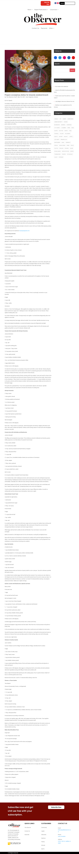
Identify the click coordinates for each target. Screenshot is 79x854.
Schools (43, 845)
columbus (63, 127)
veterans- (61, 157)
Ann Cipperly (29, 97)
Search (72, 70)
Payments (44, 28)
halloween (67, 133)
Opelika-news (62, 145)
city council (57, 127)
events (66, 130)
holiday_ (66, 136)
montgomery (57, 142)
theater (64, 154)
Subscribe (27, 834)
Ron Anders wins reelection (61, 86)
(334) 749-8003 (61, 836)
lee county (56, 139)
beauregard (57, 124)
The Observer (28, 827)
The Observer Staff (11, 97)
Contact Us (35, 28)
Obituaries (43, 834)
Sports (42, 848)
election (61, 130)
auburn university (58, 121)
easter (55, 130)
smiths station (65, 151)
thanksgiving (57, 154)
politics (56, 148)
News (29, 9)
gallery (62, 133)
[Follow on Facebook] (55, 3)
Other (51, 28)
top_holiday (70, 154)
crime (68, 127)
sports (71, 151)
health (55, 136)
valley (55, 157)
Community (44, 827)
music (63, 142)
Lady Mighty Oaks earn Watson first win (64, 101)
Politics (43, 841)
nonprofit (68, 142)
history (60, 136)
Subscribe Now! (46, 3)
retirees (67, 148)
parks (68, 145)
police (72, 145)
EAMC (73, 127)
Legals (42, 831)
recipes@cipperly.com (24, 230)
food (70, 130)
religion (61, 148)
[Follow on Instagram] (58, 3)
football (56, 133)
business (63, 124)
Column (36, 97)
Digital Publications (40, 9)
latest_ (71, 136)
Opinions (43, 838)
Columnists (53, 9)
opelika (56, 145)
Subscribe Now (56, 807)
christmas (69, 124)
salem (71, 148)
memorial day (64, 139)
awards (65, 121)
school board (57, 151)
